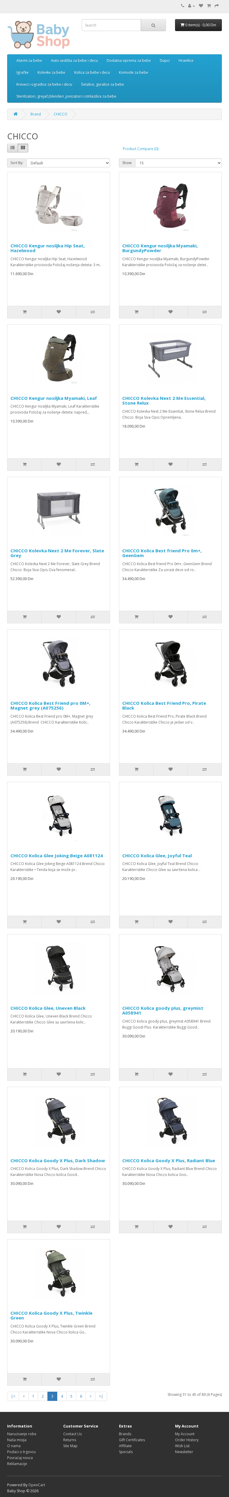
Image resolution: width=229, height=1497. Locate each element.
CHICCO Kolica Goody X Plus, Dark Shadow (57, 1160)
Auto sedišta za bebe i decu (74, 60)
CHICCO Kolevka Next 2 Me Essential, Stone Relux (163, 400)
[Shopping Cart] (209, 5)
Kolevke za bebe (51, 72)
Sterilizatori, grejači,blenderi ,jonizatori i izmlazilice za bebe (66, 96)
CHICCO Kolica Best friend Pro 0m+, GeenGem (162, 553)
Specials (126, 1451)
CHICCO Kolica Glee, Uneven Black (48, 1008)
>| (101, 1396)
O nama (14, 1445)
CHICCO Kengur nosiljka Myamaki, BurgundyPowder (160, 248)
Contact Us (72, 1433)
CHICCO (60, 114)
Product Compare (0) (140, 148)
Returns (69, 1439)
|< (13, 1396)
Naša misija (17, 1439)
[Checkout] (217, 5)
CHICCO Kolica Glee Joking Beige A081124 (56, 855)
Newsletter (184, 1451)
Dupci (165, 60)
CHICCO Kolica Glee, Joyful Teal (157, 855)
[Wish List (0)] (201, 5)
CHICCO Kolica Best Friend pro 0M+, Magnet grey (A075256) (50, 705)
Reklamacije (17, 1463)
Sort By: (16, 162)
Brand (35, 114)
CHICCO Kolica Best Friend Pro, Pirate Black (164, 705)
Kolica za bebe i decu (92, 72)
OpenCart (36, 1484)
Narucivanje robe (21, 1433)
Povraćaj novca (20, 1457)
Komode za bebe (133, 72)
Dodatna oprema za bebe (129, 60)
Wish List (182, 1445)
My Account (184, 1433)
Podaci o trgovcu (21, 1451)
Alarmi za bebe (29, 60)
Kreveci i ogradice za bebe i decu (44, 84)
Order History (187, 1439)
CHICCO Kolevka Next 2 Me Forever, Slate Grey (57, 553)
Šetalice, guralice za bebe (102, 84)
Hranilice (186, 60)
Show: (127, 162)
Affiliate (125, 1445)
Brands (125, 1433)
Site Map (70, 1445)
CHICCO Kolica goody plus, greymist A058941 (162, 1010)
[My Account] (191, 5)
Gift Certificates (132, 1439)
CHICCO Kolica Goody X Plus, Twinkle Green (51, 1315)
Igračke (22, 72)
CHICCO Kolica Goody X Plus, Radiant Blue (168, 1160)
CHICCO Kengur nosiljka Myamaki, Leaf (53, 398)
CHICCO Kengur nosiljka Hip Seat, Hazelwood (47, 248)
